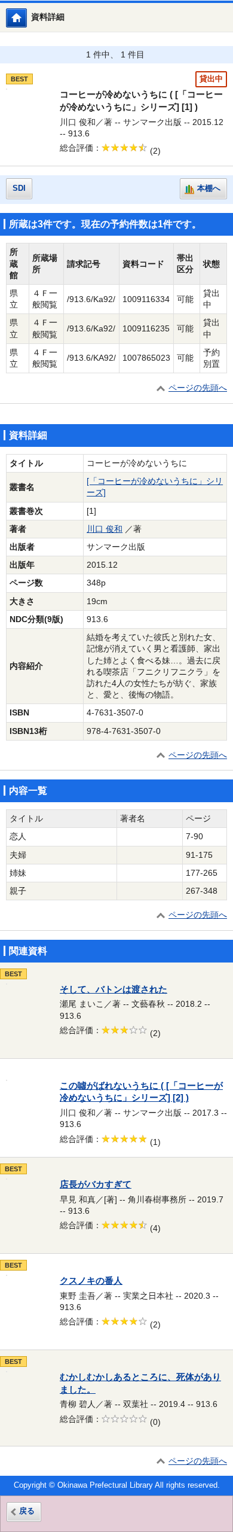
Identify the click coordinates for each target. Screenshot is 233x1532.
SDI (19, 188)
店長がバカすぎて (95, 1184)
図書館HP (26, 17)
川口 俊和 (104, 529)
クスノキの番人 (91, 1281)
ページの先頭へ (197, 387)
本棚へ (208, 188)
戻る (27, 1511)
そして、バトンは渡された (113, 989)
